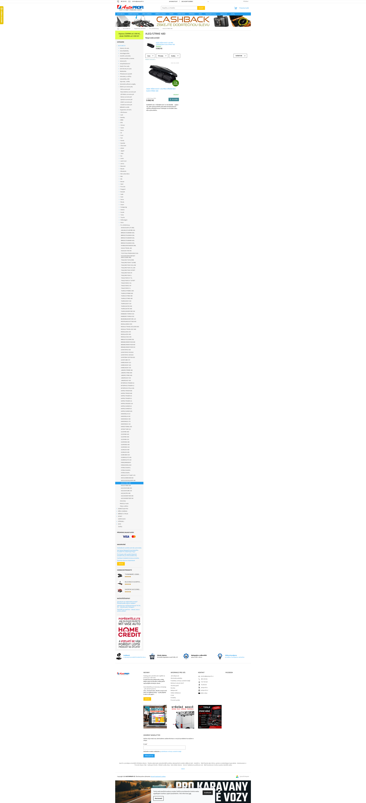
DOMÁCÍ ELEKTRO (123, 509)
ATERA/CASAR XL (126, 468)
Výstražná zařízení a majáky (128, 84)
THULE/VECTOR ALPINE (127, 260)
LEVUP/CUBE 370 (125, 360)
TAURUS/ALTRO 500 (126, 306)
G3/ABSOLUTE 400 (126, 457)
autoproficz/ (204, 690)
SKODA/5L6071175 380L (127, 228)
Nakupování (174, 690)
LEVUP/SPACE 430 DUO (127, 355)
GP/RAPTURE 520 (126, 429)
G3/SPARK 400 (125, 437)
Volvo (122, 223)
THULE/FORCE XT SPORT (128, 281)
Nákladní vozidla (124, 107)
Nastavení (158, 798)
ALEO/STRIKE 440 (126, 486)
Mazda (122, 169)
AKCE (119, 524)
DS (121, 133)
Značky (120, 527)
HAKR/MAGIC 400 (125, 419)
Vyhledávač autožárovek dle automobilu (129, 547)
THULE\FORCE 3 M (126, 286)
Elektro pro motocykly (126, 87)
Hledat (201, 8)
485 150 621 (204, 679)
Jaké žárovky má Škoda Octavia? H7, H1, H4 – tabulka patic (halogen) (129, 606)
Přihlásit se (149, 756)
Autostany (123, 501)
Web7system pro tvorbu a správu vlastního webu (218, 765)
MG (121, 179)
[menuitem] (120, 13)
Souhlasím (207, 793)
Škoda (122, 202)
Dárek (183, 769)
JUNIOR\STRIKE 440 (126, 375)
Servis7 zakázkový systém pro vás (193, 765)
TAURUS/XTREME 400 (127, 293)
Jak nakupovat (173, 1)
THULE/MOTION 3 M (126, 273)
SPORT (120, 516)
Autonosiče (123, 61)
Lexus (122, 158)
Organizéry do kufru (125, 110)
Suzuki (122, 212)
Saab (121, 194)
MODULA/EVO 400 (126, 334)
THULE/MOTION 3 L (126, 275)
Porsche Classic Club (140, 765)
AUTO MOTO (121, 46)
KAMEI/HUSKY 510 (126, 363)
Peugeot (122, 189)
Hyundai (122, 143)
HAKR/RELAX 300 (125, 416)
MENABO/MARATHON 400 (128, 345)
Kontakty (173, 698)
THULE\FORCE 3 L (126, 288)
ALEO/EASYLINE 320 (126, 491)
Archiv (121, 564)
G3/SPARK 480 (125, 432)
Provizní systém (175, 700)
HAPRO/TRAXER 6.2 (126, 398)
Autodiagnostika (124, 53)
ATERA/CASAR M (125, 470)
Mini (121, 176)
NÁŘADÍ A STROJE (123, 514)
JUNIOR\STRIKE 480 (126, 373)
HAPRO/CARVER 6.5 (126, 409)
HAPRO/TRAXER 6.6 (126, 396)
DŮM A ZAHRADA (122, 511)
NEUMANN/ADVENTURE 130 (128, 319)
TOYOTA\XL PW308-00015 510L (129, 253)
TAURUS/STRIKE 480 (126, 296)
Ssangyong (123, 207)
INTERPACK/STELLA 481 (127, 388)
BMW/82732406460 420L (127, 233)
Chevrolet (123, 146)
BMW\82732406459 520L (127, 238)
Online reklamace (176, 693)
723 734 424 (204, 682)
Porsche (122, 187)
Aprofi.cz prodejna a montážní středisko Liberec (133, 763)
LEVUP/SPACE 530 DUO (127, 352)
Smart (122, 205)
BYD (121, 123)
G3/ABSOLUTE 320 (126, 460)
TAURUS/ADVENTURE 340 (128, 311)
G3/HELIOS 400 (125, 452)
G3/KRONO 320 (125, 447)
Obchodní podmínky (187, 1)
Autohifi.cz (197, 763)
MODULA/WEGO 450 (126, 324)
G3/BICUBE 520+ (125, 455)
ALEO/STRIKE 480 (126, 483)
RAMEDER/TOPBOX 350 (127, 316)
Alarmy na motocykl (126, 97)
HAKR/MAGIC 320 (125, 424)
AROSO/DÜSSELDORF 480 (128, 480)
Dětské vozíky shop (164, 765)
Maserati (122, 166)
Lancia (122, 164)
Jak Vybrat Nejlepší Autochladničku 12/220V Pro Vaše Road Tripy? (127, 550)
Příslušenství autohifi (126, 74)
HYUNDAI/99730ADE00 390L (128, 246)
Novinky (173, 688)
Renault (122, 192)
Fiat (121, 138)
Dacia (122, 130)
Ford (121, 135)
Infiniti (122, 148)
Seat (121, 197)
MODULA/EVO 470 (126, 332)
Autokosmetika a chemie (127, 58)
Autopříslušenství (125, 64)
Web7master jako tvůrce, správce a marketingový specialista (218, 763)
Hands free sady (124, 66)
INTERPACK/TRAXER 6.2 (127, 386)
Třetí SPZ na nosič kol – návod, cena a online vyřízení (128, 610)
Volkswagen (123, 220)
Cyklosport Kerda (152, 765)
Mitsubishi (123, 171)
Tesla (122, 215)
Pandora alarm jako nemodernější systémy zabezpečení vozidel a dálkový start (170, 763)
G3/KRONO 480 (125, 442)
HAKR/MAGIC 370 (125, 421)
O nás (172, 695)
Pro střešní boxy (125, 225)
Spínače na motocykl (126, 100)
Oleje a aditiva (124, 506)
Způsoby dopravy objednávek (126, 560)
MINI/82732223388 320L (127, 339)
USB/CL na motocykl (126, 102)
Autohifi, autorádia (125, 56)
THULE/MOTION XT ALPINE (128, 263)
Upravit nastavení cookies (158, 776)
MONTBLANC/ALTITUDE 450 (128, 322)
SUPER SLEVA (122, 519)
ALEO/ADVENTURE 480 (127, 496)
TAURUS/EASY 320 (126, 304)
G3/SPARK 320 (125, 439)
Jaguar (122, 151)
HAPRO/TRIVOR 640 (126, 391)
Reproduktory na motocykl (128, 92)
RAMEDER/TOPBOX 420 (127, 314)
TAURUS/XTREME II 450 (127, 291)
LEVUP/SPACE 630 (126, 350)
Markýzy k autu (124, 504)
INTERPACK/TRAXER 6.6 (127, 383)
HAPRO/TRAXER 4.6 (126, 401)
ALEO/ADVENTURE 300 (127, 498)
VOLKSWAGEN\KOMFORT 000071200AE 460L (128, 257)
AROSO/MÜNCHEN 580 (127, 478)
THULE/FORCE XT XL (126, 278)
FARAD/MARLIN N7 (126, 462)
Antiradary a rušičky (125, 76)
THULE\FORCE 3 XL (126, 283)
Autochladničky (124, 51)
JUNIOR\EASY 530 (126, 378)
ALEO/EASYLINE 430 (126, 488)
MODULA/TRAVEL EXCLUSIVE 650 (130, 327)
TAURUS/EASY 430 (126, 301)
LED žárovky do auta (125, 69)
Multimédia (123, 71)
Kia (121, 156)
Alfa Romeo (123, 112)
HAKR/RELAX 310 (125, 414)
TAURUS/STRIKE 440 (126, 298)
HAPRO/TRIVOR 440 (126, 393)
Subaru (122, 210)
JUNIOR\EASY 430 (126, 381)
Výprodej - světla (125, 82)
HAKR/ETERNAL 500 (126, 427)
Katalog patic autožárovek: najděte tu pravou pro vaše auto (154, 677)
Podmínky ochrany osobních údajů (180, 681)
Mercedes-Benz (125, 174)
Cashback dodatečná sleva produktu (128, 558)
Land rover (123, 161)
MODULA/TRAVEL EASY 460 (128, 329)
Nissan (122, 182)
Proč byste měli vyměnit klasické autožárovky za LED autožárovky (127, 554)
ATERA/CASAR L (125, 473)
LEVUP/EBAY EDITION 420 (128, 357)
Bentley (122, 117)
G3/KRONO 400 (125, 445)
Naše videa (204, 693)
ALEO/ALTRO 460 (125, 493)
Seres (122, 199)
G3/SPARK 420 (125, 434)
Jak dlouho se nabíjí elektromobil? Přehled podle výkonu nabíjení (127, 602)
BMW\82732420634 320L (127, 235)
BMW (121, 120)
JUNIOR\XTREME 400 (127, 370)
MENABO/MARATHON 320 (128, 347)
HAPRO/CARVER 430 (126, 411)
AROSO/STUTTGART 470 (128, 475)
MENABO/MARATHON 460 (128, 342)
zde (190, 793)
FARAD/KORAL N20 (126, 465)
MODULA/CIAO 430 (126, 337)
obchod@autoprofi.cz (207, 676)
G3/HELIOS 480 (125, 450)
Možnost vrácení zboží (177, 683)
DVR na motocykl (125, 89)
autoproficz (204, 688)
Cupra (122, 128)
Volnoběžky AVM (124, 79)
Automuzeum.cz (241, 763)
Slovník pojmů (175, 686)
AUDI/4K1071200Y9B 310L (128, 230)
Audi (121, 115)
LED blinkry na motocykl (127, 94)
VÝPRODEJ (121, 521)
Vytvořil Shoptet (244, 776)
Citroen (122, 125)
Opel (121, 184)
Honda (122, 141)
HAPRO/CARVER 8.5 (126, 406)
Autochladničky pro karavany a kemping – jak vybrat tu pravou (154, 688)
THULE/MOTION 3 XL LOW (128, 268)
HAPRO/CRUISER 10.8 (127, 404)
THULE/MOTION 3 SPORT (128, 270)
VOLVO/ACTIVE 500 (126, 251)
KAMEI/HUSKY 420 (126, 365)
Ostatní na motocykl (126, 105)
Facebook (204, 685)
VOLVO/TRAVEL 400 (126, 248)
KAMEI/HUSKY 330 (126, 368)
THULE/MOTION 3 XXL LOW (128, 265)
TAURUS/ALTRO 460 (126, 309)
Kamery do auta (124, 48)
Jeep (121, 153)
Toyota (122, 217)
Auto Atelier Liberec (176, 765)
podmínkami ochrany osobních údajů (170, 752)
